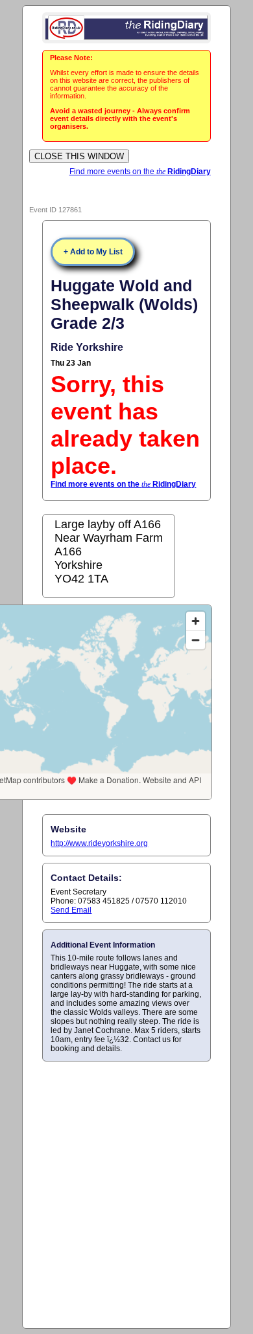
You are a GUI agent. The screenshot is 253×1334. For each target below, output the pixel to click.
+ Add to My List (93, 251)
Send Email (71, 910)
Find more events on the (140, 171)
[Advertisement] (126, 1194)
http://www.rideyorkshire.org (99, 843)
